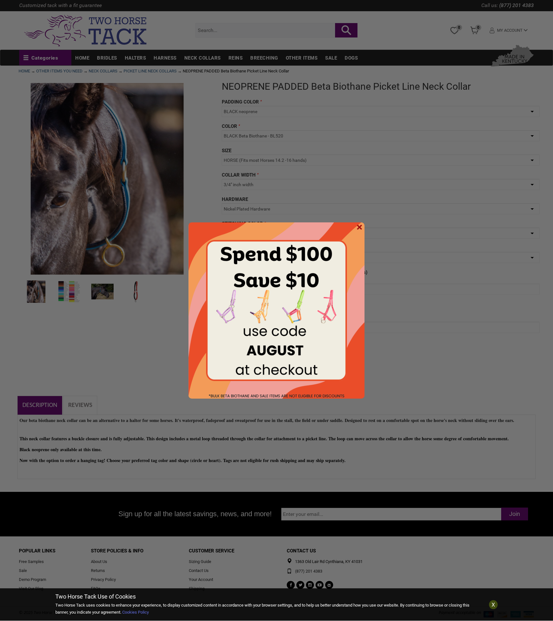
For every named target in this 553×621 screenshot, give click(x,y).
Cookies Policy (135, 612)
